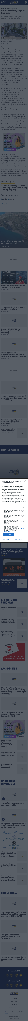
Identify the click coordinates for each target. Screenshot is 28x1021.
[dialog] (14, 510)
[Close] (25, 481)
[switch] (22, 511)
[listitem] (14, 507)
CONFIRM (8, 534)
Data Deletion (6, 539)
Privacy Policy (22, 539)
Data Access (14, 539)
